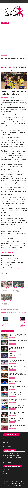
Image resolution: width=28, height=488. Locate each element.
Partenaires (5, 444)
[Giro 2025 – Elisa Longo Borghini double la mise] (4, 362)
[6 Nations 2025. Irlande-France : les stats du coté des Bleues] (4, 394)
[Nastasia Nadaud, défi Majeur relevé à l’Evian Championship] (4, 342)
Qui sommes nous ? (7, 438)
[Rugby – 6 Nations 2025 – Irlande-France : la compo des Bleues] (4, 407)
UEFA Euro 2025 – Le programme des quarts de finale (17, 354)
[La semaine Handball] (6, 284)
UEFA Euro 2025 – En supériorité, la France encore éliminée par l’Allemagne (17, 348)
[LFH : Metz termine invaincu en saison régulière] (18, 284)
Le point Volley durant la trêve (22, 324)
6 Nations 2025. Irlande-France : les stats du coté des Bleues (17, 393)
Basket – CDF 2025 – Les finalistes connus (10, 58)
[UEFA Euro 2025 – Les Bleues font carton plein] (4, 368)
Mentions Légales (6, 440)
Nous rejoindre (6, 442)
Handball (15, 309)
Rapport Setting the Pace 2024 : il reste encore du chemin (17, 419)
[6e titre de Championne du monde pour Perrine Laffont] (4, 414)
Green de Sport (10, 450)
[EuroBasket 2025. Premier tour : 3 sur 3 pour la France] (4, 388)
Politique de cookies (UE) (7, 446)
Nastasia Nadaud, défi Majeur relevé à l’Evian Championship (18, 341)
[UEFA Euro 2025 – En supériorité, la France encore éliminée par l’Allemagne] (4, 349)
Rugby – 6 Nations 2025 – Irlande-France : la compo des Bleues (17, 406)
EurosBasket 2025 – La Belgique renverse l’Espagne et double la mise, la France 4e (17, 375)
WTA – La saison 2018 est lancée (4, 324)
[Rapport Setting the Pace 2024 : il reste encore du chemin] (4, 420)
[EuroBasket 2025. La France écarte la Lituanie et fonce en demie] (4, 381)
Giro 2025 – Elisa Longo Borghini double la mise (16, 361)
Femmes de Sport (6, 469)
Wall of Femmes (6, 476)
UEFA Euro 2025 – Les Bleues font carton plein (18, 367)
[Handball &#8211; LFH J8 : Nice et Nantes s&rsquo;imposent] (6, 297)
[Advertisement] (14, 39)
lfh (17, 312)
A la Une (8, 67)
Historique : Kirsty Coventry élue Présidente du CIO (17, 400)
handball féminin (11, 313)
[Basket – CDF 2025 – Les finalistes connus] (4, 427)
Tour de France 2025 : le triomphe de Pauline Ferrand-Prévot (17, 335)
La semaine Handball (5, 287)
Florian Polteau (13, 97)
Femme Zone (5, 473)
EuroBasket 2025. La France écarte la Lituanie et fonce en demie (17, 380)
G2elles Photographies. (17, 268)
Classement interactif (7, 253)
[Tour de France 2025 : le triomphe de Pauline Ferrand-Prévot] (4, 336)
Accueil (3, 67)
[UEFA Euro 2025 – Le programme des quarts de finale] (4, 355)
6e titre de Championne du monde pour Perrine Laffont (17, 413)
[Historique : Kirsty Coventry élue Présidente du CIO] (4, 401)
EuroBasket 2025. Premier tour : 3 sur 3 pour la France (18, 387)
